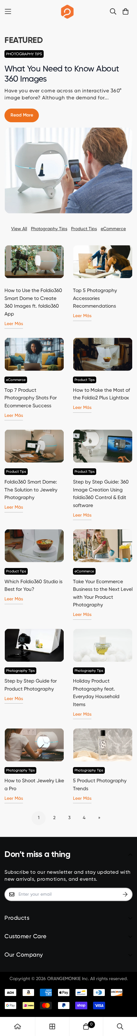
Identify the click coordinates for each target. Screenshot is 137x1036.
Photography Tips (24, 54)
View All (19, 229)
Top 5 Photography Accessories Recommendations (95, 298)
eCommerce (113, 229)
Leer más (13, 324)
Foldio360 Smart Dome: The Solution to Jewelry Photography (30, 490)
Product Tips (84, 229)
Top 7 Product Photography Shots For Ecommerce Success (30, 398)
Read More (22, 115)
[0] (86, 1026)
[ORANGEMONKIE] (67, 11)
